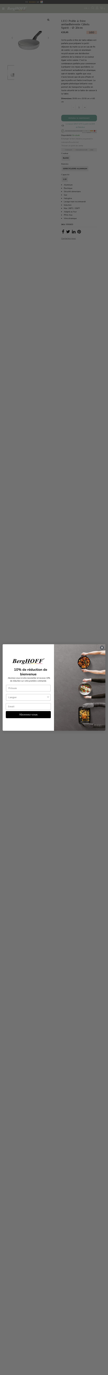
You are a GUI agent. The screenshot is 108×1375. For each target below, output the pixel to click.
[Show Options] (48, 697)
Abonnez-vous (28, 714)
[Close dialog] (102, 647)
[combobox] (27, 697)
